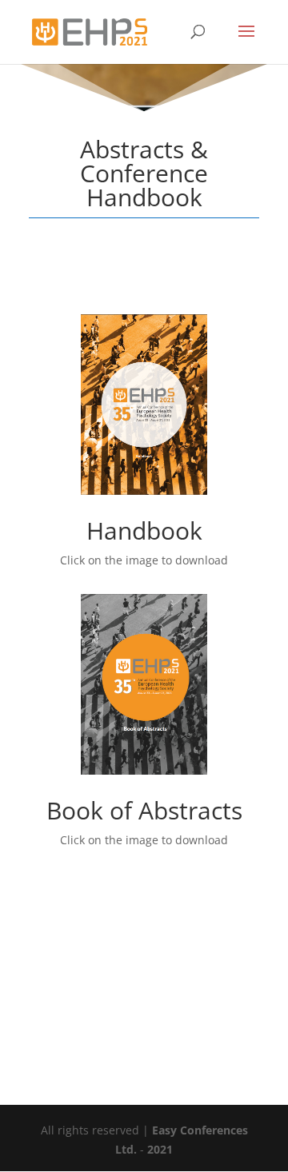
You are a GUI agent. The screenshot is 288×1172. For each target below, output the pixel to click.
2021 (160, 1149)
